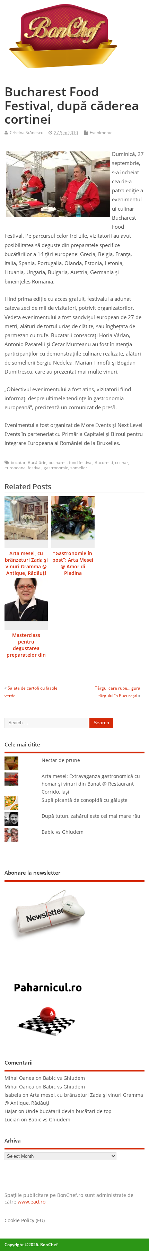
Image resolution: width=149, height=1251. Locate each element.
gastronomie (56, 468)
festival (35, 468)
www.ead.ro (31, 1202)
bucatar (18, 462)
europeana (15, 468)
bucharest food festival (71, 462)
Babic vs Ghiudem (63, 832)
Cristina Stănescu (26, 132)
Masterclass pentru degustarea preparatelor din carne (26, 648)
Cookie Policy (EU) (25, 1220)
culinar (121, 462)
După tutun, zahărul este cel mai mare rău (91, 816)
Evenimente (101, 132)
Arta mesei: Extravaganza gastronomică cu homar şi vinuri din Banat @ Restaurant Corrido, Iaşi (91, 784)
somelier (78, 468)
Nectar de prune (61, 760)
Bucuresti (104, 462)
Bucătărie (37, 462)
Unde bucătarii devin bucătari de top (69, 1111)
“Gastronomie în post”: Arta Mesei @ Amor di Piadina (72, 563)
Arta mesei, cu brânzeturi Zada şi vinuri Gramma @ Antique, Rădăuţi (26, 563)
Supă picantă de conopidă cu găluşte (85, 800)
